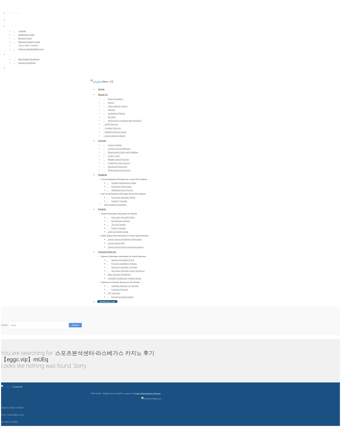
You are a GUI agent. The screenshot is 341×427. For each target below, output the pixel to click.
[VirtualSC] (96, 81)
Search (4, 325)
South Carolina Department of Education (148, 393)
